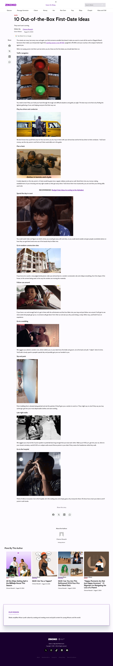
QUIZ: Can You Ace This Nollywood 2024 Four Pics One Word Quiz (69, 583)
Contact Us (54, 657)
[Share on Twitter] (9, 51)
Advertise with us (46, 657)
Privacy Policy (62, 657)
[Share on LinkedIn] (9, 56)
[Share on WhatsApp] (9, 62)
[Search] (102, 4)
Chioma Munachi (28, 29)
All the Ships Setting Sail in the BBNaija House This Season (17, 583)
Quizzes (34, 578)
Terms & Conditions (71, 657)
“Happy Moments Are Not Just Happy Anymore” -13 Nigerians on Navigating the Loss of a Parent (95, 584)
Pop (7, 578)
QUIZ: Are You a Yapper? (42, 581)
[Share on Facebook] (9, 46)
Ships (15, 15)
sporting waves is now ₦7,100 (55, 43)
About (38, 657)
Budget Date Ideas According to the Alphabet (68, 190)
